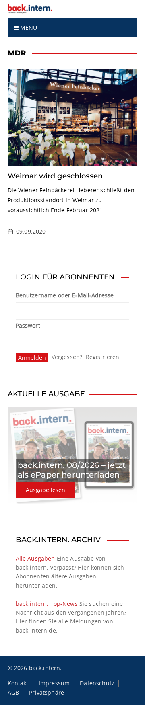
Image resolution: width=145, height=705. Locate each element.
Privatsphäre (46, 692)
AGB (13, 692)
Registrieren (103, 357)
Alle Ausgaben (35, 558)
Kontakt (18, 683)
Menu (28, 27)
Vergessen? (67, 357)
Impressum (54, 683)
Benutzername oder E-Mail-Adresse (65, 295)
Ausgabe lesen (45, 490)
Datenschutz (97, 683)
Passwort (28, 325)
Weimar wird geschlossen (55, 176)
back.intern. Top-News (47, 603)
